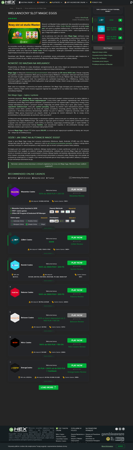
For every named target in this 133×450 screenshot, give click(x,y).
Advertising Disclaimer (80, 178)
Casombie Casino (62, 439)
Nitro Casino (60, 434)
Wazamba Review (76, 196)
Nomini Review (77, 269)
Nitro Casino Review (77, 347)
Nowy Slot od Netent (99, 58)
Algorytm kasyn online (99, 52)
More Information (107, 446)
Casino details (48, 228)
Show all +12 (72, 208)
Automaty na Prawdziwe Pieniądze (93, 440)
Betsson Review (77, 322)
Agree (120, 446)
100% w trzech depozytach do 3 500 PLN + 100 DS (51, 319)
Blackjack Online (19, 224)
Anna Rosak (84, 17)
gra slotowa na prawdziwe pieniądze (60, 143)
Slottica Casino (61, 437)
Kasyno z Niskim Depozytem (76, 440)
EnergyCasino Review (77, 372)
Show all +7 (72, 217)
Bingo (43, 224)
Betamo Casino (61, 441)
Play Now (76, 189)
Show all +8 (44, 217)
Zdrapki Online (32, 224)
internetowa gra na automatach (36, 73)
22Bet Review (77, 244)
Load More (47, 387)
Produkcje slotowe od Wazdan (102, 64)
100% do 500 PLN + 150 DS (51, 344)
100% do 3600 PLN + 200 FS (51, 267)
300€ (51, 242)
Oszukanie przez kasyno (100, 61)
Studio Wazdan (66, 26)
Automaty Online (19, 221)
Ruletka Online (32, 221)
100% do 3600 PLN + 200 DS (51, 193)
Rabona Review (77, 296)
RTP (30, 130)
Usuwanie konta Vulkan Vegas (102, 55)
